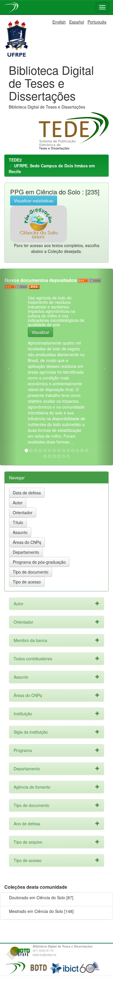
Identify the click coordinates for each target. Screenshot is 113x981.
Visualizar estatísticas (33, 200)
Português (97, 22)
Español (76, 22)
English (59, 22)
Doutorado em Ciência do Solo (37, 897)
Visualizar (40, 332)
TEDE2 (15, 160)
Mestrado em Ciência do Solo (36, 911)
